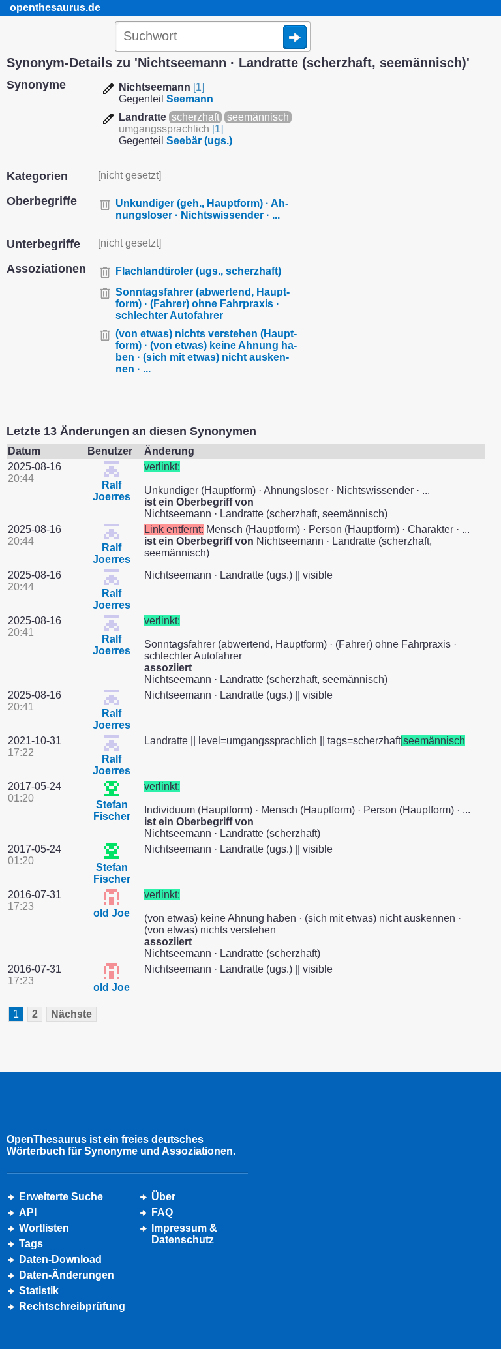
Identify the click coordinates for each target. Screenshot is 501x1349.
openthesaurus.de (55, 7)
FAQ (162, 1212)
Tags (31, 1243)
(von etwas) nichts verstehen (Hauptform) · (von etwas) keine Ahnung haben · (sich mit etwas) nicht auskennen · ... (206, 351)
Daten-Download (60, 1259)
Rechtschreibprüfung (72, 1306)
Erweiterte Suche (61, 1196)
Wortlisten (44, 1228)
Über (163, 1196)
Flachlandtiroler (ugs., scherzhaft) (198, 271)
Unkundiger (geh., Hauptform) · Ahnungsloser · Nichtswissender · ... (201, 209)
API (28, 1212)
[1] (198, 87)
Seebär (199, 140)
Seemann (189, 98)
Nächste (71, 1014)
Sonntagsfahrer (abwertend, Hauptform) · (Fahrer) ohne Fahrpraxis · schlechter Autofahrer (202, 303)
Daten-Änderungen (66, 1275)
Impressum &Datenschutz (184, 1233)
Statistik (39, 1290)
